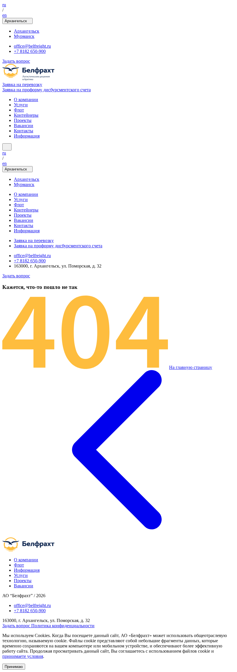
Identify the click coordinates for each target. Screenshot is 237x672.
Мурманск (24, 36)
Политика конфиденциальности (63, 625)
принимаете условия (22, 656)
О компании (26, 99)
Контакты (23, 130)
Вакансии (23, 125)
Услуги (21, 104)
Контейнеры (26, 115)
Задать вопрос (16, 61)
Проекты (23, 120)
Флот (19, 109)
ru (4, 4)
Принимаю (14, 666)
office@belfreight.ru (32, 46)
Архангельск (26, 31)
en (4, 15)
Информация (27, 135)
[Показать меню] (7, 147)
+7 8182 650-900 (30, 51)
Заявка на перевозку (22, 84)
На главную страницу (190, 367)
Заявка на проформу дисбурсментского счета (46, 89)
